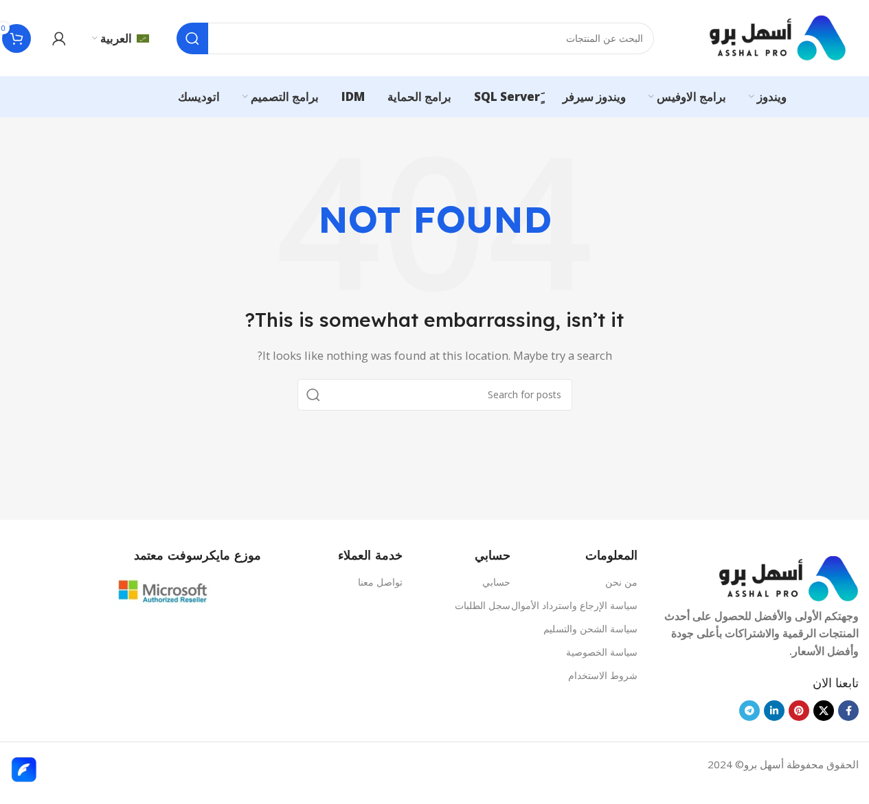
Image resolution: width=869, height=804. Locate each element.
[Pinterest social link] (799, 710)
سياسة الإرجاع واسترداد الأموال (574, 605)
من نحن (621, 581)
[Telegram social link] (749, 710)
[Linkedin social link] (774, 710)
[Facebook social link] (848, 710)
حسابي (496, 581)
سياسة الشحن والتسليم (590, 628)
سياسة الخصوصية (601, 651)
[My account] (59, 38)
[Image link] (789, 577)
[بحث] (192, 38)
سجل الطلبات (482, 605)
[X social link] (823, 710)
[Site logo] (777, 37)
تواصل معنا (380, 581)
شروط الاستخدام (602, 675)
